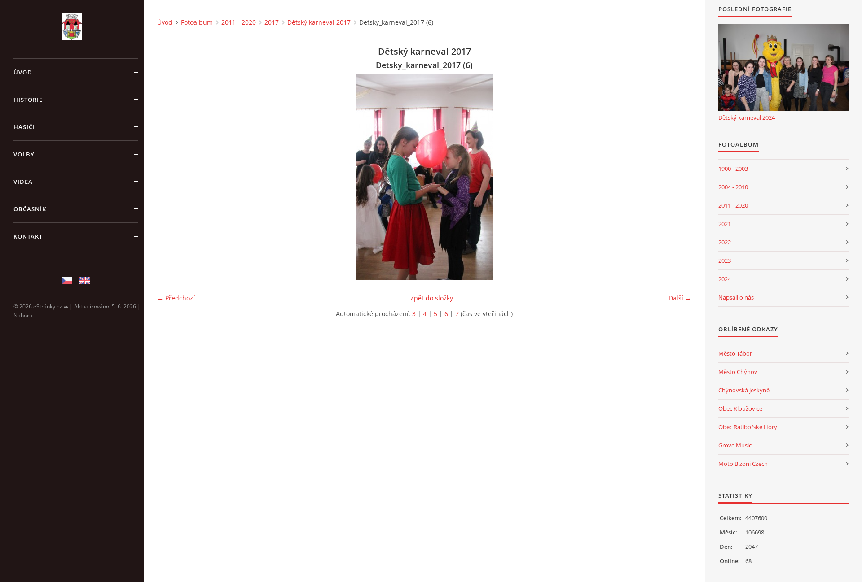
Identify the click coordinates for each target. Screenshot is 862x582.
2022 (724, 242)
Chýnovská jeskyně (744, 390)
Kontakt (28, 236)
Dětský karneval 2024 (746, 117)
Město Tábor (735, 353)
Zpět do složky (431, 298)
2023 (724, 260)
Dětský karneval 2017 (319, 22)
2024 (724, 279)
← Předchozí (176, 298)
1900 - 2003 (733, 169)
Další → (679, 298)
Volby (24, 154)
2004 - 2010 (733, 187)
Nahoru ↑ (24, 315)
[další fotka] (677, 177)
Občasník (29, 209)
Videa (23, 182)
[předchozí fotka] (172, 177)
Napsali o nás (736, 297)
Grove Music (735, 445)
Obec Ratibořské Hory (747, 427)
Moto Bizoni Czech (743, 464)
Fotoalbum (197, 22)
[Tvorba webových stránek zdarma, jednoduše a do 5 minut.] (66, 306)
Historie (28, 100)
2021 (724, 224)
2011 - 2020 (238, 22)
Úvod (22, 72)
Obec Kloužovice (740, 408)
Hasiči (24, 127)
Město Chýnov (737, 372)
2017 (271, 22)
